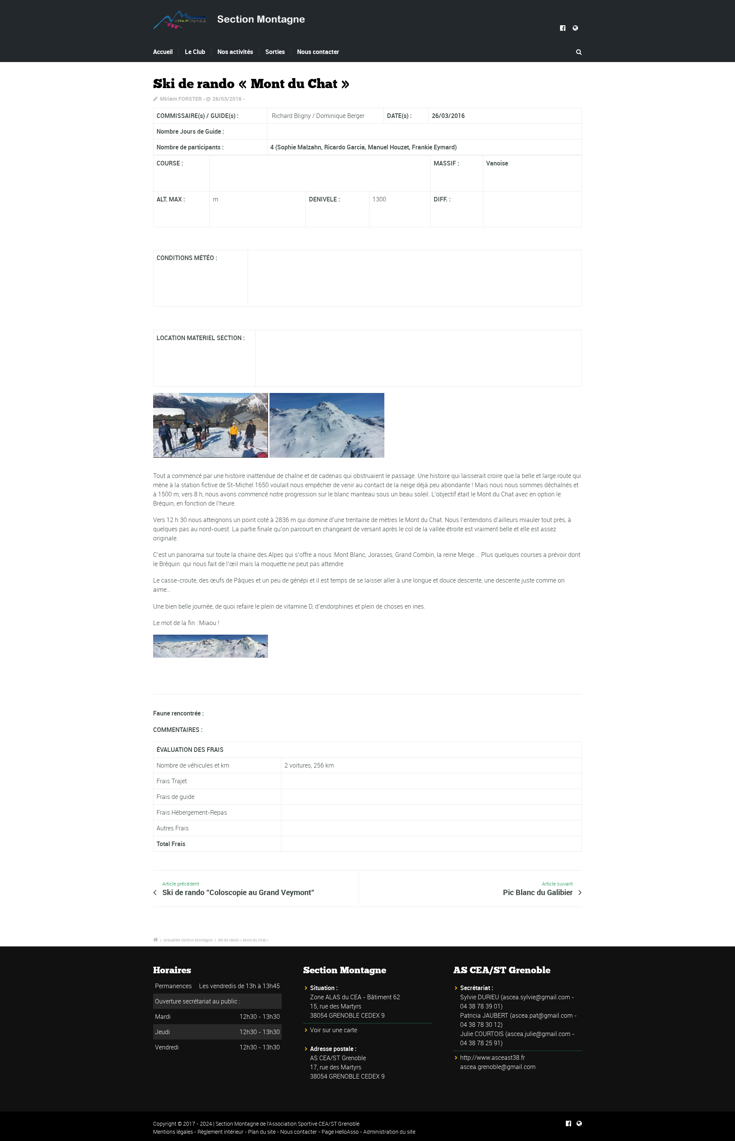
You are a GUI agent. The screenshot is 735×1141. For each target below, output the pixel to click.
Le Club (195, 51)
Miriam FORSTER (181, 98)
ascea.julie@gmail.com (538, 1034)
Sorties (275, 51)
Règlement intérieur (220, 1131)
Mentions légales (173, 1131)
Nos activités (235, 51)
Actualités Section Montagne (187, 940)
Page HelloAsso (340, 1131)
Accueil (163, 51)
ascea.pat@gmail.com (542, 1015)
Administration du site (389, 1131)
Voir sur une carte (333, 1030)
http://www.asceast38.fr (492, 1057)
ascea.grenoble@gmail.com (498, 1066)
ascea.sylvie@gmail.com (536, 997)
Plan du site (262, 1131)
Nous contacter (318, 51)
